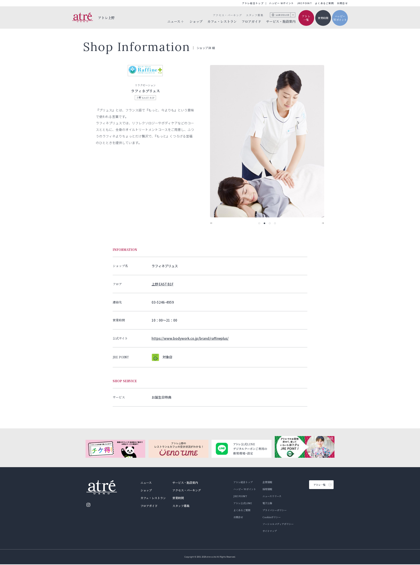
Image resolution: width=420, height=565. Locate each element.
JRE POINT (304, 3)
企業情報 (267, 482)
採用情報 (267, 489)
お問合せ (342, 3)
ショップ (196, 21)
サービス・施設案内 (281, 21)
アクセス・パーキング (227, 15)
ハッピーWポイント (340, 18)
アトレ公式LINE (242, 503)
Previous (214, 223)
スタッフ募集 (254, 15)
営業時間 (323, 18)
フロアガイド (251, 21)
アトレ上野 (106, 17)
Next (319, 223)
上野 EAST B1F (162, 284)
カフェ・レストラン (222, 21)
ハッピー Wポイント (281, 3)
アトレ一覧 (306, 18)
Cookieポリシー (271, 517)
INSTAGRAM (88, 505)
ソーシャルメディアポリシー (278, 524)
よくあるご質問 (324, 3)
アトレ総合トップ (253, 3)
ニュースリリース (271, 496)
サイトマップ (269, 531)
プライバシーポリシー (274, 510)
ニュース (146, 483)
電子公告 (267, 503)
